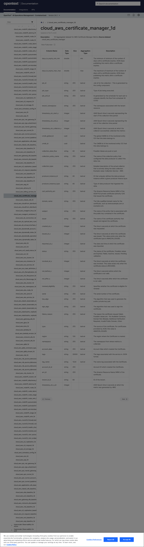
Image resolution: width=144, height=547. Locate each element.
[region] (72, 540)
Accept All (126, 539)
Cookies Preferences (94, 539)
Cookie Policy (12, 545)
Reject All (110, 539)
